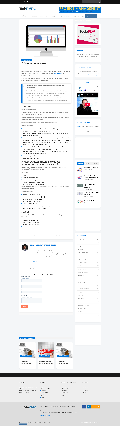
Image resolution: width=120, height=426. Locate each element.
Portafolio (64, 390)
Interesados (81, 282)
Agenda (85, 389)
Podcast (80, 295)
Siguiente (59, 235)
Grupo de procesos (83, 272)
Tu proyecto (47, 422)
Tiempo (80, 318)
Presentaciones (45, 396)
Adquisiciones (82, 242)
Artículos (24, 16)
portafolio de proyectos (36, 262)
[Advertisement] (46, 327)
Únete (78, 126)
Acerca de (34, 16)
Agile (79, 246)
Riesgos (80, 311)
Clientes (64, 394)
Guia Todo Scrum (66, 389)
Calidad (80, 256)
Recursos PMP (82, 308)
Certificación (82, 259)
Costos (80, 265)
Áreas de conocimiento (84, 252)
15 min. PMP (81, 239)
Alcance (80, 249)
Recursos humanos (83, 305)
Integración (81, 275)
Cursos (84, 392)
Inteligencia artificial (84, 279)
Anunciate (85, 390)
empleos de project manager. (91, 75)
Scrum (80, 315)
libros (80, 285)
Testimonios (65, 392)
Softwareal (64, 396)
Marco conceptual (83, 288)
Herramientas (44, 392)
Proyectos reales (83, 301)
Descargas (43, 390)
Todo (26, 9)
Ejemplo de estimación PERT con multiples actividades (90, 185)
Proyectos (33, 422)
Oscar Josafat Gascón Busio (43, 245)
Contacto (85, 387)
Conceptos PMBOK (78, 16)
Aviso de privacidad (45, 415)
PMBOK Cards (44, 16)
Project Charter (64, 16)
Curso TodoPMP (82, 269)
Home (20, 422)
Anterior (33, 235)
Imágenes (43, 394)
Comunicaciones (25, 355)
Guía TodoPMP (91, 16)
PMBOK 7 (80, 292)
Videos (54, 16)
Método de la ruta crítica (91, 167)
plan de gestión (58, 73)
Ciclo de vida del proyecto (91, 201)
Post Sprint (81, 298)
